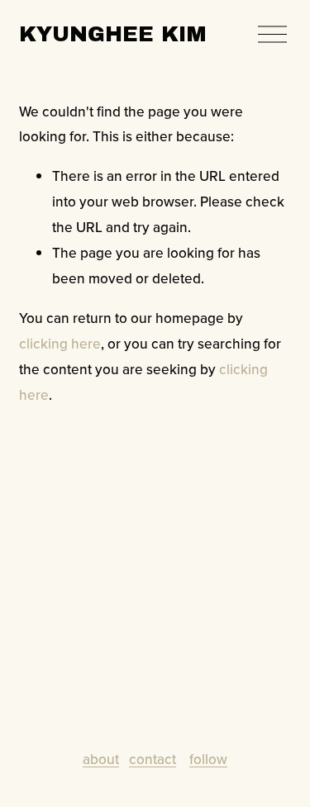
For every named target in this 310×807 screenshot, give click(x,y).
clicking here (60, 343)
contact (152, 758)
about (101, 758)
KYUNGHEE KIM (113, 33)
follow (208, 758)
